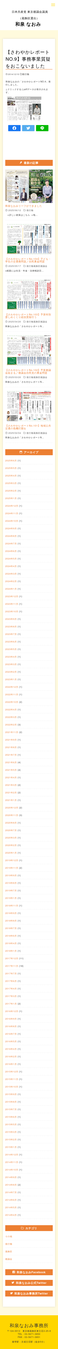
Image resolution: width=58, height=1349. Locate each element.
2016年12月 (11, 1011)
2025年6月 (11, 460)
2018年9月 (11, 913)
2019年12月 (11, 860)
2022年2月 (11, 724)
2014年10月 (11, 1169)
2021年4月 (11, 777)
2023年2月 (11, 671)
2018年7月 (11, 928)
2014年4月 (11, 1214)
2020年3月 (11, 837)
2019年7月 (11, 890)
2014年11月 (11, 1162)
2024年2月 (11, 581)
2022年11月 (11, 694)
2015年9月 (11, 1094)
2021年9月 (11, 739)
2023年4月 (11, 656)
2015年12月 (11, 1071)
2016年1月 (11, 1063)
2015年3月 (11, 1131)
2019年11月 (11, 867)
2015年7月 (11, 1109)
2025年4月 (11, 475)
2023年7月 (11, 634)
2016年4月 (11, 1048)
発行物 (8, 1243)
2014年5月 (11, 1207)
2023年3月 (11, 664)
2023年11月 (11, 603)
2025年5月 (11, 468)
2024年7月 (11, 543)
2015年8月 (11, 1101)
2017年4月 (11, 988)
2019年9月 (11, 875)
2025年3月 (11, 483)
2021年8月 (11, 747)
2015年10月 (11, 1086)
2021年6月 (11, 762)
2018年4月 (11, 943)
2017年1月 (11, 1003)
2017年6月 (11, 980)
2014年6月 (11, 1199)
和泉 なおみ (30, 18)
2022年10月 (11, 701)
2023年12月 (11, 596)
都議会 (8, 1258)
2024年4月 (11, 566)
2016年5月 (11, 1041)
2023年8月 (11, 626)
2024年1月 (11, 588)
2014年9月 (11, 1177)
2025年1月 (11, 498)
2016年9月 (11, 1018)
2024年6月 (11, 551)
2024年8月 (11, 535)
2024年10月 (11, 520)
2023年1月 (11, 679)
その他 (8, 1236)
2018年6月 (11, 935)
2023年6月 (11, 641)
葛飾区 (8, 1251)
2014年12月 (11, 1154)
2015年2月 (11, 1139)
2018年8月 (11, 920)
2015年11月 (11, 1079)
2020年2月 (11, 845)
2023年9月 (11, 618)
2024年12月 (11, 505)
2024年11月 (11, 513)
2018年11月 (11, 905)
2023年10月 (11, 611)
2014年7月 (11, 1192)
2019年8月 (11, 882)
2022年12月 (11, 686)
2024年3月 (11, 573)
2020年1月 (11, 852)
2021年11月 (11, 732)
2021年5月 (11, 769)
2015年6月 (11, 1116)
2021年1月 (11, 800)
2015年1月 (11, 1146)
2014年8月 (11, 1184)
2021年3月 (11, 784)
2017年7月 (11, 973)
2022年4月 (11, 709)
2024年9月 (11, 528)
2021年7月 (11, 754)
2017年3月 (11, 996)
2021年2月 (11, 792)
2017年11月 (11, 965)
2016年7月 (11, 1033)
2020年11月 (11, 815)
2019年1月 (11, 897)
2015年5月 (11, 1124)
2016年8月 (11, 1026)
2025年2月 (11, 490)
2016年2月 (11, 1056)
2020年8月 (11, 822)
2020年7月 (11, 830)
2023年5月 (11, 649)
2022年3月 (11, 717)
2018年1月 (11, 950)
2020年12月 (11, 807)
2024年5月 (11, 558)
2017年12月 (11, 958)
